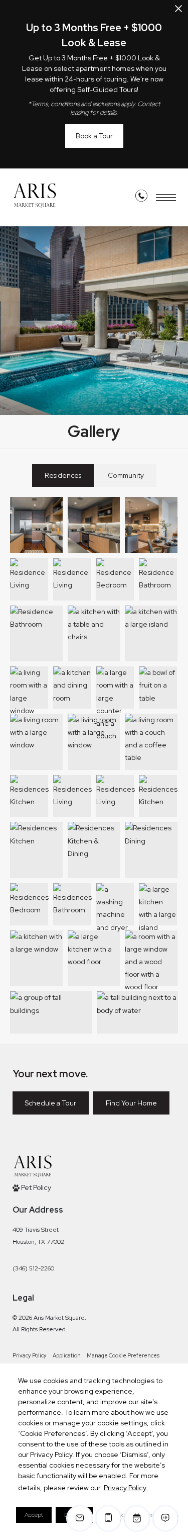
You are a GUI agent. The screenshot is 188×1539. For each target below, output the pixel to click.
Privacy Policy (30, 1355)
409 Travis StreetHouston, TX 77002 (38, 1235)
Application (67, 1355)
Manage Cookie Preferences (123, 1355)
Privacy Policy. (126, 1487)
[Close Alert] (178, 11)
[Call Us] (141, 198)
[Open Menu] (166, 197)
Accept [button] (34, 1515)
